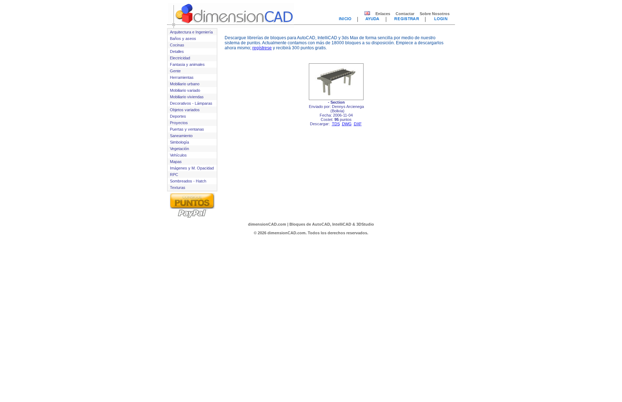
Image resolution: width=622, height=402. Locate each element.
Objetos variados (185, 110)
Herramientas (182, 77)
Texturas (177, 187)
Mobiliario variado (185, 90)
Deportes (178, 116)
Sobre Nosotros (435, 14)
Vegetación (179, 148)
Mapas (176, 161)
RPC (174, 174)
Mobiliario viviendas (187, 97)
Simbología (179, 142)
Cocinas (177, 45)
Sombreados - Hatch (188, 181)
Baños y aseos (183, 38)
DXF (358, 124)
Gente (175, 71)
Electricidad (180, 58)
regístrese (262, 47)
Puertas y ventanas (187, 129)
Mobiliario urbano (184, 84)
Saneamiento (181, 136)
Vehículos (178, 155)
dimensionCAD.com (267, 224)
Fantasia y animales (187, 64)
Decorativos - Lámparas (191, 103)
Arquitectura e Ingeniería (191, 32)
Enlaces (382, 14)
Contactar (405, 14)
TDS (336, 124)
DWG (347, 124)
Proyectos (179, 123)
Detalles (177, 51)
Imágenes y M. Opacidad (192, 168)
